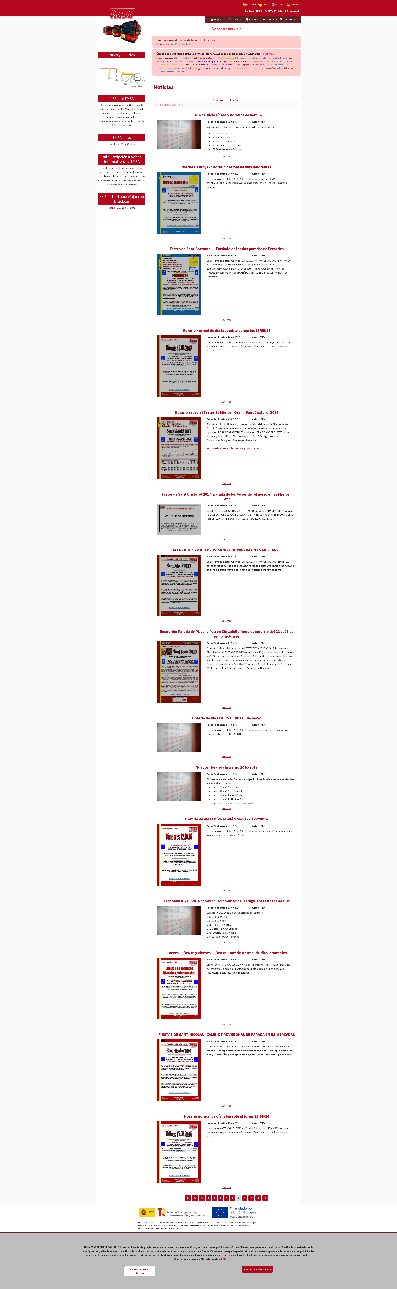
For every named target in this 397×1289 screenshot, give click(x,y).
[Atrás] (195, 1198)
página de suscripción (122, 167)
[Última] (265, 1198)
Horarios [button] (253, 19)
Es (251, 4)
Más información (123, 124)
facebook (294, 10)
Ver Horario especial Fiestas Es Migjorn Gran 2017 (234, 448)
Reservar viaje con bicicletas (122, 207)
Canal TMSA (255, 10)
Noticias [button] (270, 19)
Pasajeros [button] (236, 19)
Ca (266, 4)
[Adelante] (258, 1198)
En (280, 4)
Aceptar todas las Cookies (257, 1269)
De (295, 4)
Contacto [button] (287, 19)
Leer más (209, 40)
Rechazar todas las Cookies (139, 1271)
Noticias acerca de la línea (226, 99)
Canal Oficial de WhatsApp (122, 108)
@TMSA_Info (275, 10)
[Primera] (188, 1198)
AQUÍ (224, 1259)
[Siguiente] (251, 1198)
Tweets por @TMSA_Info (122, 144)
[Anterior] (202, 1198)
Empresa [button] (218, 19)
